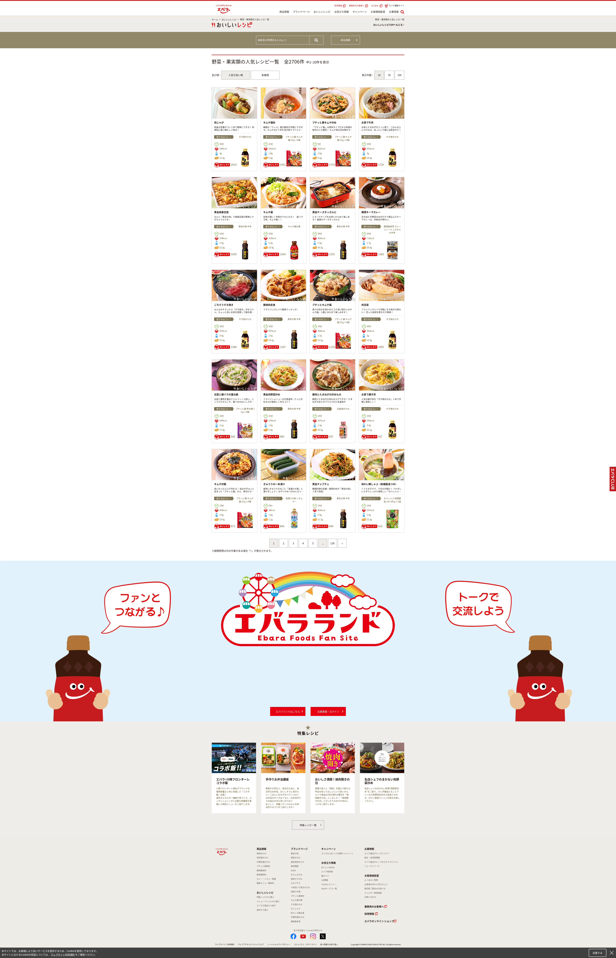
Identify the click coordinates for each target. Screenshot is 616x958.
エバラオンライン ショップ (379, 921)
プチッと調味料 (263, 866)
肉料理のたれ (262, 857)
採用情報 (338, 5)
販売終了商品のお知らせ (375, 888)
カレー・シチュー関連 (266, 879)
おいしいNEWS (327, 867)
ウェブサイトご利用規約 (224, 944)
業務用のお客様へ (356, 5)
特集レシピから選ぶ (265, 897)
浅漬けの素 (295, 891)
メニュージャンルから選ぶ (268, 901)
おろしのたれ (296, 874)
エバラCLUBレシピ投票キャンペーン (337, 853)
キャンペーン (360, 11)
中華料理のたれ (263, 862)
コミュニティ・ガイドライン (305, 944)
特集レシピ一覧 (308, 825)
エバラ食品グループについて (376, 853)
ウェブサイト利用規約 (63, 954)
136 (332, 543)
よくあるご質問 (371, 880)
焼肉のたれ (261, 853)
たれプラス (295, 883)
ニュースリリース (372, 866)
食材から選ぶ (262, 909)
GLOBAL (375, 5)
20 (379, 75)
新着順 (265, 75)
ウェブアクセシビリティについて (251, 944)
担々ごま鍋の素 (297, 913)
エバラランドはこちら (288, 711)
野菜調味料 (261, 874)
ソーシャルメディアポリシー (279, 944)
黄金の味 (295, 853)
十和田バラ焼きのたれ (300, 887)
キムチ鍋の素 (296, 900)
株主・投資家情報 (372, 857)
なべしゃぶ (295, 908)
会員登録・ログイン (328, 711)
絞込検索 (345, 40)
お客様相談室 (378, 11)
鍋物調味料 (261, 870)
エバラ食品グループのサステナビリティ (381, 862)
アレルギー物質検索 (373, 892)
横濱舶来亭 (295, 921)
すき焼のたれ (296, 904)
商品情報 (284, 11)
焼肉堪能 (295, 866)
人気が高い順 (235, 75)
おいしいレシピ (322, 11)
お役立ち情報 (341, 11)
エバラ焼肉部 (327, 871)
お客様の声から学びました (376, 884)
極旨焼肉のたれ (297, 862)
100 (399, 75)
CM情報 (324, 880)
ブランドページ (301, 11)
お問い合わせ (370, 897)
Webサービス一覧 (329, 888)
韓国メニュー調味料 (265, 883)
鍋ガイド (325, 875)
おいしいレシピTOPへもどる (388, 24)
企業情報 (394, 11)
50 (389, 75)
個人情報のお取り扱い (329, 944)
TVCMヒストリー (328, 884)
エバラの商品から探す (266, 905)
